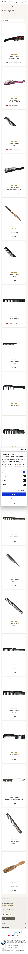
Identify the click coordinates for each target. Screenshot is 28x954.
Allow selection (14, 498)
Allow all (14, 494)
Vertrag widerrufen (8, 918)
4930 (14, 320)
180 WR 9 (14, 276)
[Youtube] (7, 914)
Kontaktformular (7, 905)
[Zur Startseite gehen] (11, 1)
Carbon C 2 (14, 625)
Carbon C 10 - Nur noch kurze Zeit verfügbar (14, 799)
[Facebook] (3, 914)
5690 (14, 756)
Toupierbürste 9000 (14, 232)
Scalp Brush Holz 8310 (14, 886)
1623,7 (14, 668)
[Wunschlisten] (19, 2)
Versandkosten (15, 945)
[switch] (24, 476)
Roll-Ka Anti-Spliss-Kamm (14, 58)
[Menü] (2, 2)
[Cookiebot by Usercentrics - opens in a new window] (20, 449)
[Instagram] (10, 914)
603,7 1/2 (14, 712)
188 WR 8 (14, 363)
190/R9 (14, 145)
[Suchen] (5, 2)
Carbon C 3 (14, 843)
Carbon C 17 (14, 581)
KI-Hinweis (4, 949)
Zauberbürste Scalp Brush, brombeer (14, 102)
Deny (14, 503)
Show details (21, 490)
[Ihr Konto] (22, 2)
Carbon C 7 (14, 538)
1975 (14, 407)
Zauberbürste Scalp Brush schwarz (14, 189)
